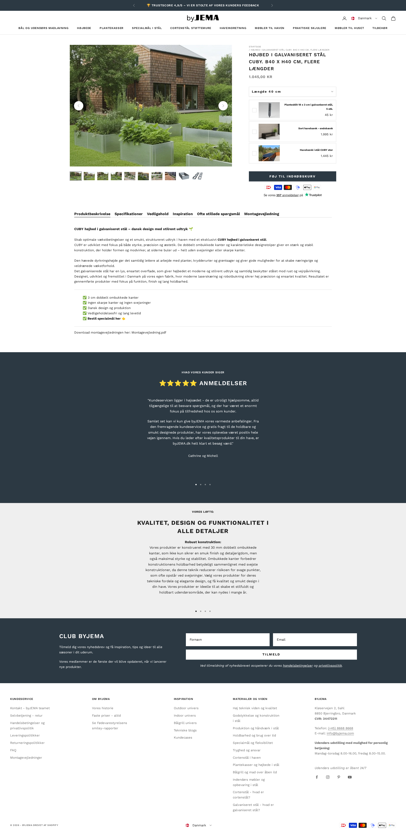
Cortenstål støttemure (190, 28)
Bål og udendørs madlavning (43, 28)
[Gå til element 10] (197, 176)
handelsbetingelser (298, 666)
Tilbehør (379, 28)
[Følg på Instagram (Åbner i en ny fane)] (328, 777)
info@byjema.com (340, 733)
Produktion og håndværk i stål (256, 728)
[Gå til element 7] (157, 176)
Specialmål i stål (147, 28)
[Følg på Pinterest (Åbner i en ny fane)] (339, 777)
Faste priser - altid (106, 715)
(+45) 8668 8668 (340, 728)
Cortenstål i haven (247, 758)
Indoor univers (185, 715)
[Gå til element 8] (170, 176)
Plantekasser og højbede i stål (256, 765)
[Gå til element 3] (103, 176)
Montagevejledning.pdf (149, 332)
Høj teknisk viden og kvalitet (255, 708)
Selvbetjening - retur (26, 715)
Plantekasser (111, 28)
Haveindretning (233, 28)
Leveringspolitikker (25, 735)
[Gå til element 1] (76, 176)
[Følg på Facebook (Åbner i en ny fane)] (317, 777)
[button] (364, 18)
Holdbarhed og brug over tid (254, 735)
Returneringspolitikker (27, 743)
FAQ (13, 750)
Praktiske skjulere (309, 28)
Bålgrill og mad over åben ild (255, 772)
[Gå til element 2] (89, 176)
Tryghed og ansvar (247, 750)
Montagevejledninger (26, 758)
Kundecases (183, 737)
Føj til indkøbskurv (292, 176)
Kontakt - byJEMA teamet (30, 708)
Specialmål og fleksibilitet (253, 743)
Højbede (84, 28)
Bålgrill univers (185, 723)
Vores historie (102, 708)
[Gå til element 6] (143, 176)
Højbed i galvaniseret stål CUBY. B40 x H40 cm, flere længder (290, 50)
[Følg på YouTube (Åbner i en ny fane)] (350, 777)
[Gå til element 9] (184, 176)
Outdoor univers (186, 708)
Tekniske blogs (185, 730)
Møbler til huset (349, 28)
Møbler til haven (269, 28)
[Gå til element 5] (130, 176)
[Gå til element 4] (116, 176)
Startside (255, 46)
